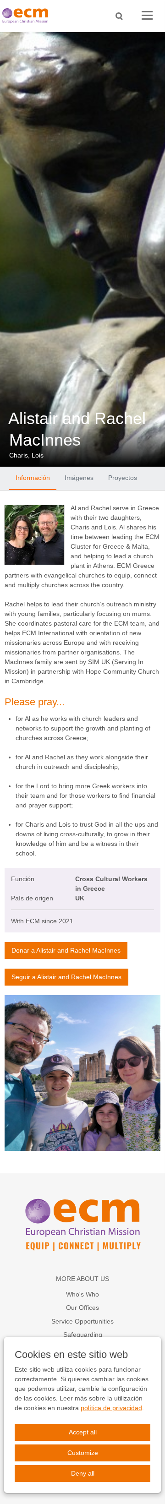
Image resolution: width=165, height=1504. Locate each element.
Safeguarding (82, 1334)
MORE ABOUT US (82, 1278)
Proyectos (122, 477)
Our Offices (82, 1307)
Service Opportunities (82, 1321)
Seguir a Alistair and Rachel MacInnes (66, 977)
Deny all (82, 1473)
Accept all (83, 1432)
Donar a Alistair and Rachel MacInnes (66, 950)
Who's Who (82, 1294)
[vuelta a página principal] (27, 15)
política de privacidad (111, 1407)
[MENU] (147, 15)
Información (33, 477)
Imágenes (79, 477)
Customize (82, 1452)
